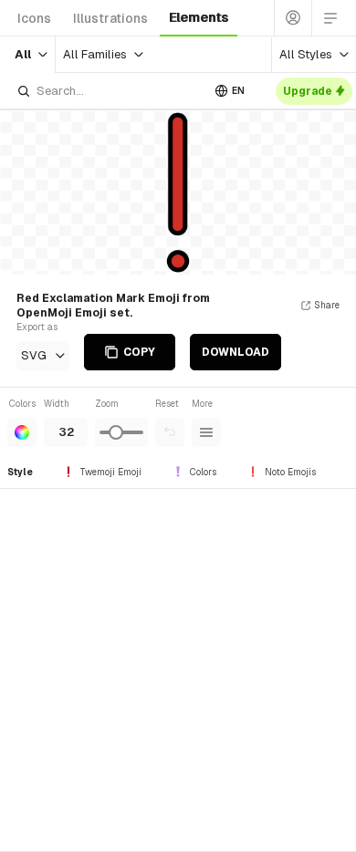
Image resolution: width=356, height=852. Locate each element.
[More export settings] (206, 432)
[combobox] (109, 91)
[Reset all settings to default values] (169, 432)
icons (34, 18)
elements (198, 17)
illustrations (110, 18)
